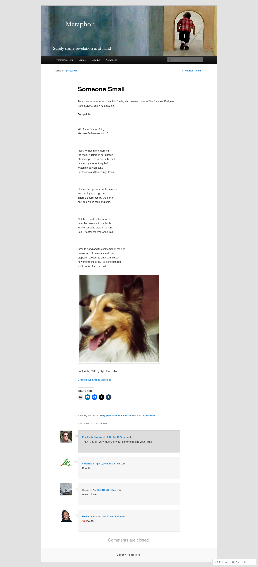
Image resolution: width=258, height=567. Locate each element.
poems (109, 415)
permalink (150, 415)
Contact (82, 59)
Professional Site (64, 59)
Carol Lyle (87, 463)
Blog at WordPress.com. (129, 554)
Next (199, 70)
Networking (111, 59)
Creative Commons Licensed (94, 379)
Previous (187, 70)
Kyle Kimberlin (123, 415)
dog (103, 415)
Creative (96, 59)
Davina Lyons (89, 516)
